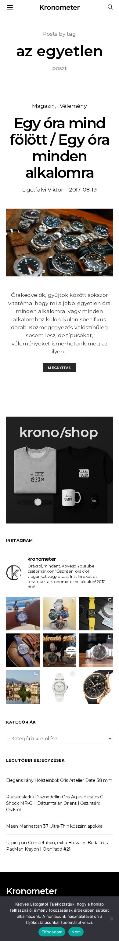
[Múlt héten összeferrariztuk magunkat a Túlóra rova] (23, 687)
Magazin (43, 106)
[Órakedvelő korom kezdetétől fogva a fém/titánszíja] (23, 613)
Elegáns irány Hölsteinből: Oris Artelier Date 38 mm (59, 780)
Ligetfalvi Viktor (42, 189)
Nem (76, 931)
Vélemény (73, 106)
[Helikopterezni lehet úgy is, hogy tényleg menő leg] (96, 613)
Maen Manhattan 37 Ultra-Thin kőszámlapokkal (54, 826)
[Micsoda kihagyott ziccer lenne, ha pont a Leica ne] (59, 613)
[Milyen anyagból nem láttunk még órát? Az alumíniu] (59, 687)
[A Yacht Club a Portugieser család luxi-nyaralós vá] (96, 687)
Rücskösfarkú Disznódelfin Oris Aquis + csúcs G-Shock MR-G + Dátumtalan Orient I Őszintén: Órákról (55, 803)
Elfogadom (51, 931)
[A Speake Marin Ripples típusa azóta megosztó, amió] (23, 650)
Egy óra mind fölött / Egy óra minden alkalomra (60, 147)
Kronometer (59, 7)
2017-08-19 (83, 189)
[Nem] (111, 919)
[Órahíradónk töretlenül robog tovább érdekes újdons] (59, 650)
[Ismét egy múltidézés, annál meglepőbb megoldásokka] (96, 650)
